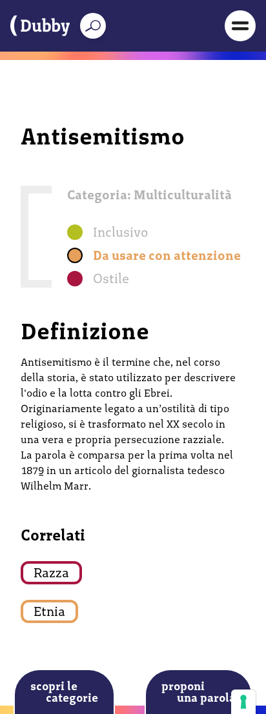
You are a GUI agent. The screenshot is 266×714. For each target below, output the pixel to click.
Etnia (49, 611)
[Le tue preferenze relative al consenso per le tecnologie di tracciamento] (243, 701)
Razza (51, 572)
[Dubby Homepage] (40, 25)
